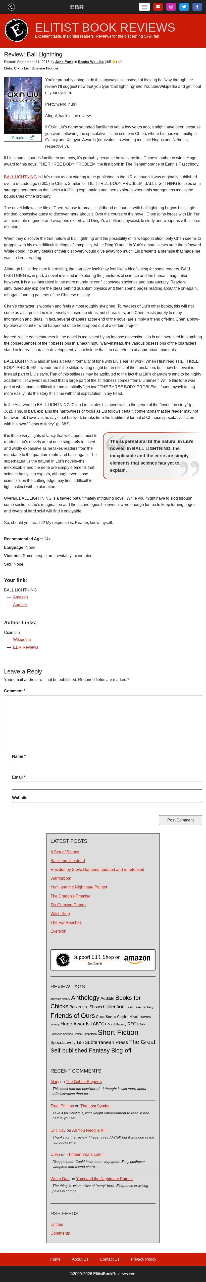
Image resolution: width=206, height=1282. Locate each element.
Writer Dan (60, 1179)
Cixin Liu (21, 68)
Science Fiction (44, 68)
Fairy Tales (134, 1007)
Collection (114, 1006)
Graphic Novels (128, 1017)
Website (19, 798)
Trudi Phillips (62, 1106)
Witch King (60, 914)
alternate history (60, 998)
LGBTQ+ (99, 1024)
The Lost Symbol (95, 1106)
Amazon (21, 137)
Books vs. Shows (85, 1007)
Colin (55, 1154)
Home (55, 1259)
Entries (56, 1224)
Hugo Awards (75, 1023)
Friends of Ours (72, 1015)
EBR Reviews (25, 647)
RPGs (133, 1024)
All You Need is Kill (89, 1130)
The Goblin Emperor (84, 1082)
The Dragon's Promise (70, 896)
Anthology (85, 997)
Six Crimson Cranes (68, 905)
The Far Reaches (66, 922)
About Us (80, 1259)
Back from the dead (67, 861)
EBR (77, 7)
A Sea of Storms (64, 852)
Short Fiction (118, 1032)
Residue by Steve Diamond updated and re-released (97, 869)
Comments (60, 1233)
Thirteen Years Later (85, 1154)
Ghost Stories (106, 1017)
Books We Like (91, 62)
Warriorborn (60, 878)
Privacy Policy (143, 1259)
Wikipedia (22, 639)
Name (19, 756)
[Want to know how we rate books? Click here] (120, 62)
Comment (14, 691)
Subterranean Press (106, 1042)
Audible (20, 605)
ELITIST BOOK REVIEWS (105, 28)
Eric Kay (58, 1130)
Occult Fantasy (117, 1024)
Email (18, 777)
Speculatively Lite (67, 1042)
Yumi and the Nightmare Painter (78, 887)
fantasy (148, 1007)
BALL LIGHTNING (20, 177)
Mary (54, 1082)
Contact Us (110, 1259)
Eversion (58, 931)
